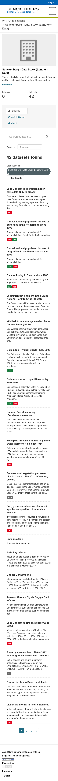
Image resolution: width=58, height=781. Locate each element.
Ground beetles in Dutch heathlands (27, 682)
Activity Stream (18, 116)
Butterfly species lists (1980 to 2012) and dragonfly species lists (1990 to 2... (28, 654)
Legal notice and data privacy (16, 755)
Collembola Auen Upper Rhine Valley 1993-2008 (27, 381)
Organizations (16, 20)
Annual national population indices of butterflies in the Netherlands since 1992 (28, 224)
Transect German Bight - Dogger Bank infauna (28, 598)
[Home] (3, 20)
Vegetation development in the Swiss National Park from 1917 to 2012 (27, 297)
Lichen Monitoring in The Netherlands (28, 704)
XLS (14, 239)
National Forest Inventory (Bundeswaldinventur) (21, 413)
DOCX (10, 497)
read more (7, 84)
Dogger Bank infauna (19, 574)
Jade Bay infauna (16, 552)
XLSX (10, 266)
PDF (9, 213)
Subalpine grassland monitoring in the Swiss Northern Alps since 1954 (28, 442)
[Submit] (47, 136)
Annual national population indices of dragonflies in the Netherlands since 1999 (28, 251)
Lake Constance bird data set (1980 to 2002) (28, 624)
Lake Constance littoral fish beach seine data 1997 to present (26, 190)
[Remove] (9, 173)
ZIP (9, 673)
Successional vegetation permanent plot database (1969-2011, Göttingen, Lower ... (27, 476)
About (14, 123)
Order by (11, 147)
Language (7, 770)
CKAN (7, 766)
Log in (51, 2)
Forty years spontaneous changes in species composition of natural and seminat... (27, 509)
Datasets (15, 110)
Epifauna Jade (15, 539)
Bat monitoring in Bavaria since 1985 (27, 275)
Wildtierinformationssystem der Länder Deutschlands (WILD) (29, 323)
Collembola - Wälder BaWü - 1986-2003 (28, 350)
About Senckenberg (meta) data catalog (21, 751)
